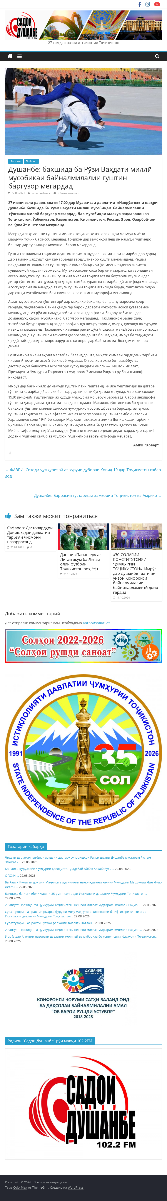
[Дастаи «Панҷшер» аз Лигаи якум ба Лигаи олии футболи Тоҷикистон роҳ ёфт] (83, 526)
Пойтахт (31, 161)
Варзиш (15, 161)
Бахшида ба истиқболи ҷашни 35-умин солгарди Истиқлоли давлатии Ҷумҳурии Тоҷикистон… (76, 893)
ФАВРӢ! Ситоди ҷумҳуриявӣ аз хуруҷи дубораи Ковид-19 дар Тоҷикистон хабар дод (83, 473)
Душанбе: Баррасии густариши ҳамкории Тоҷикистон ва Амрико (98, 495)
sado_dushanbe (41, 193)
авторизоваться (96, 623)
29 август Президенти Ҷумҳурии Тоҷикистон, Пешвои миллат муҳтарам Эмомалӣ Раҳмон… (73, 905)
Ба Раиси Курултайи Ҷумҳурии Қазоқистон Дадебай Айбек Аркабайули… (59, 869)
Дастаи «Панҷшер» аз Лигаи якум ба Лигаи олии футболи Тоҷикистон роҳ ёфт (80, 561)
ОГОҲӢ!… (12, 875)
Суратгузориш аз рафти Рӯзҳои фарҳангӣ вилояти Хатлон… (49, 923)
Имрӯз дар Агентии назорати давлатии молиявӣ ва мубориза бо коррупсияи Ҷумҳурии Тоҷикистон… (81, 936)
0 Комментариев (68, 193)
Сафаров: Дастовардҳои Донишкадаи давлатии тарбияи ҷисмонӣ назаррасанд (30, 535)
